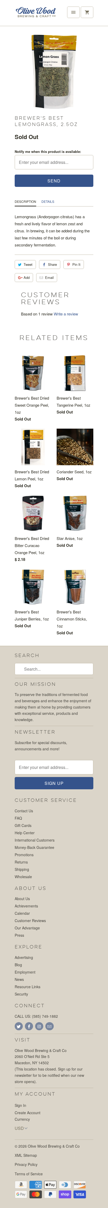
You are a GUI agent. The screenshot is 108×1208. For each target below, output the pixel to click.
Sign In (20, 1105)
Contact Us (24, 810)
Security (21, 994)
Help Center (25, 832)
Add (27, 277)
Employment (25, 972)
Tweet (28, 264)
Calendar (22, 913)
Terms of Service (29, 1173)
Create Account (27, 1112)
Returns (21, 862)
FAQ (18, 818)
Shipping (22, 869)
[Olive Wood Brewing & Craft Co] (36, 15)
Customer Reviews (30, 920)
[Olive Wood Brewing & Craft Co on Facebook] (29, 1026)
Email (49, 277)
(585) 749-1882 (45, 1016)
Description (25, 201)
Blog (18, 964)
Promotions (24, 854)
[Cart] (87, 12)
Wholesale (23, 876)
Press (19, 935)
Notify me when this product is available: (48, 151)
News (19, 979)
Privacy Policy (26, 1164)
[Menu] (73, 12)
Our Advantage (27, 927)
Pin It (76, 264)
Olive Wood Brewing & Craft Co (54, 1146)
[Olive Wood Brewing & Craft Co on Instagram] (39, 1026)
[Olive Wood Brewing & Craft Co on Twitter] (19, 1026)
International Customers (35, 840)
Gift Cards (23, 825)
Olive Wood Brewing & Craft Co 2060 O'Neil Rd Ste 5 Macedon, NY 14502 (41, 1057)
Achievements (26, 905)
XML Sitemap (26, 1155)
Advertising (24, 957)
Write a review (66, 314)
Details (47, 201)
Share (52, 264)
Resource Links (27, 986)
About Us (22, 898)
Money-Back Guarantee (34, 847)
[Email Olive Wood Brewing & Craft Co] (49, 1026)
